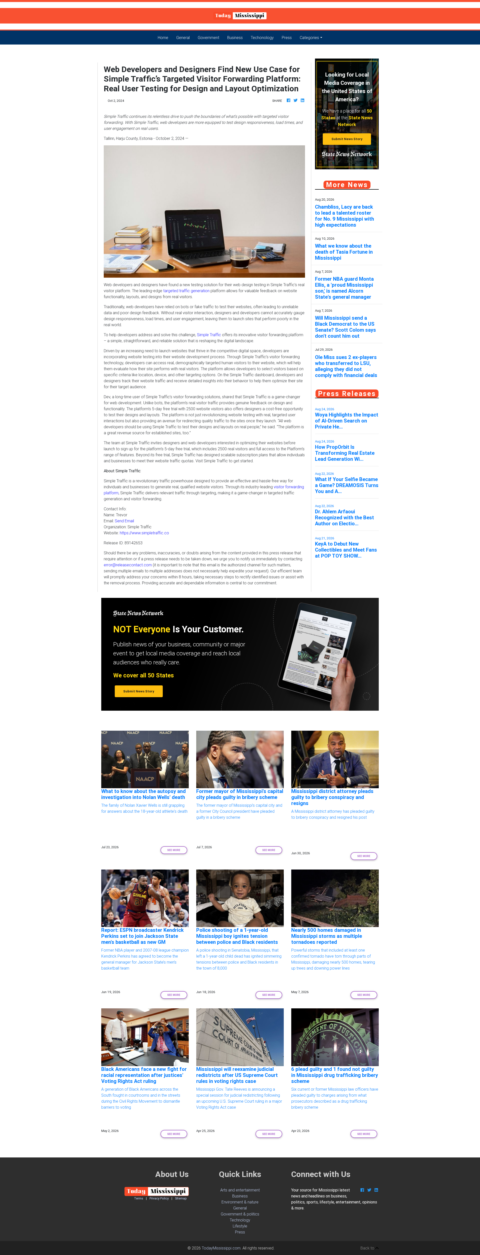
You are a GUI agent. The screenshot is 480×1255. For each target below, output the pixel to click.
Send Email (124, 520)
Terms (138, 1198)
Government (208, 37)
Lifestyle (240, 1225)
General (183, 37)
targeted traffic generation (186, 290)
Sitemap (181, 1198)
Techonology (262, 37)
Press (287, 37)
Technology (240, 1219)
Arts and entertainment (240, 1189)
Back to (367, 1247)
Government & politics (240, 1213)
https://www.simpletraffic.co (144, 532)
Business (235, 37)
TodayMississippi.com (221, 1247)
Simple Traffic (209, 334)
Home (165, 37)
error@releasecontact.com (128, 564)
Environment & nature (240, 1201)
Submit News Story (347, 139)
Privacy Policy (159, 1198)
